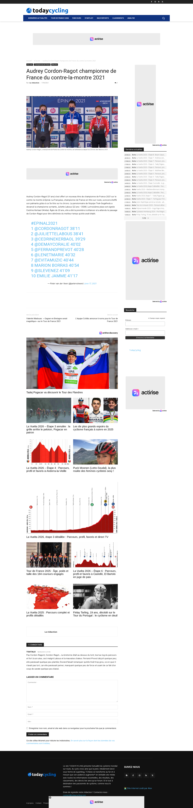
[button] (163, 18)
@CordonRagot (51, 228)
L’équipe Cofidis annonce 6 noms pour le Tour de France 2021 (96, 319)
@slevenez (46, 270)
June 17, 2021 (90, 283)
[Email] (53, 88)
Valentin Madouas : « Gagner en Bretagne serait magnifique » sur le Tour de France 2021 (46, 319)
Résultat (54, 64)
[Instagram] (155, 1)
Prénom (128, 320)
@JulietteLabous (53, 233)
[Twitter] (162, 1)
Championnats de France (42, 64)
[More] (59, 88)
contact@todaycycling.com (74, 795)
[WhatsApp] (47, 88)
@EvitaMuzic (48, 260)
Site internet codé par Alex (139, 788)
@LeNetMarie (49, 254)
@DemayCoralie (51, 244)
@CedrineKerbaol (54, 239)
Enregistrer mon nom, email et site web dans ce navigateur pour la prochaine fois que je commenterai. (72, 728)
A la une (37, 61)
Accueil (29, 61)
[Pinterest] (41, 88)
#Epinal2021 (44, 223)
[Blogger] (126, 775)
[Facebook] (151, 1)
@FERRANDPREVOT (53, 249)
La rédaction (34, 83)
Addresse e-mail (131, 329)
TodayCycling (135, 350)
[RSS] (158, 1)
